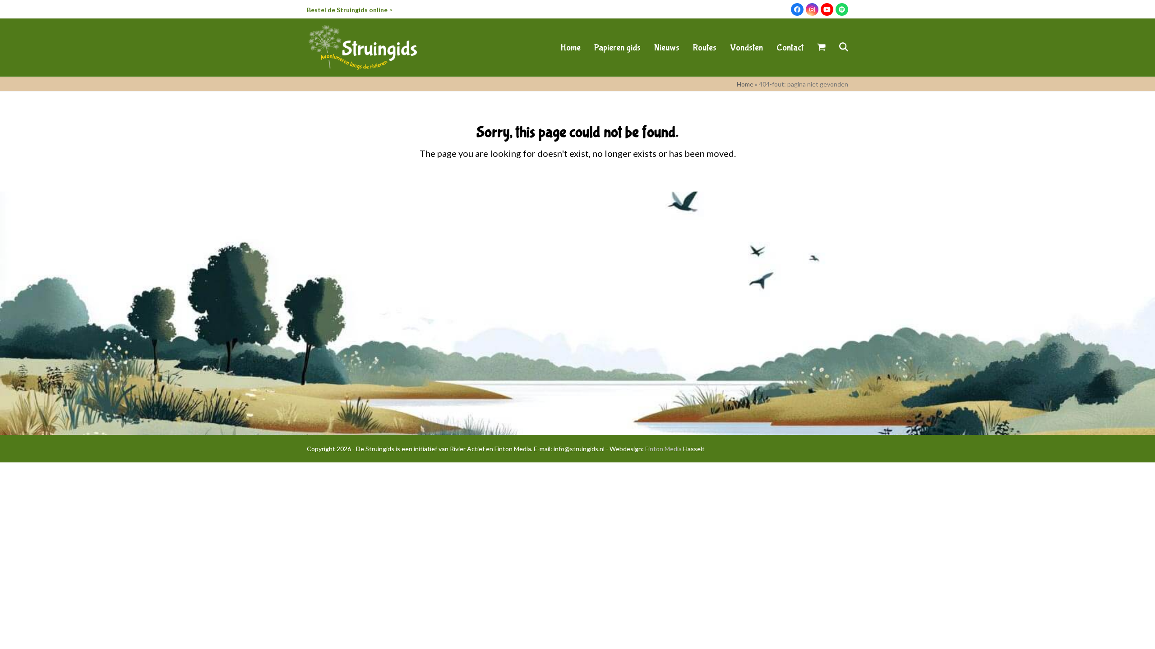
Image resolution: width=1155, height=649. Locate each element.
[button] (821, 47)
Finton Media (663, 448)
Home (745, 84)
